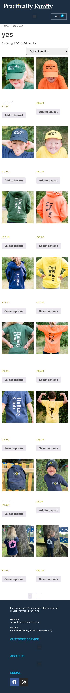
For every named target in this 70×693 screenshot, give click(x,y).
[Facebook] (14, 682)
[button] (34, 16)
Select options (13, 245)
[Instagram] (24, 682)
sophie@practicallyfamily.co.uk (24, 622)
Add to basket (13, 115)
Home (5, 25)
